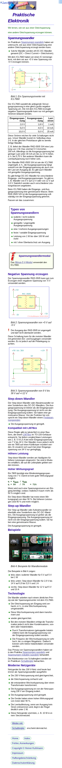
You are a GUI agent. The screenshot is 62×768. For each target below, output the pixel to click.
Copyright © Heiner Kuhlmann (27, 748)
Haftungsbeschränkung (24, 758)
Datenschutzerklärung (23, 763)
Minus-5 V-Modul (23, 262)
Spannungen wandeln (32, 42)
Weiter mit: (17, 723)
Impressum (17, 753)
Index (27, 738)
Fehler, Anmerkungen (23, 743)
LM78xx (27, 434)
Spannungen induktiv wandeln (23, 655)
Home (15, 738)
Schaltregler (27, 661)
